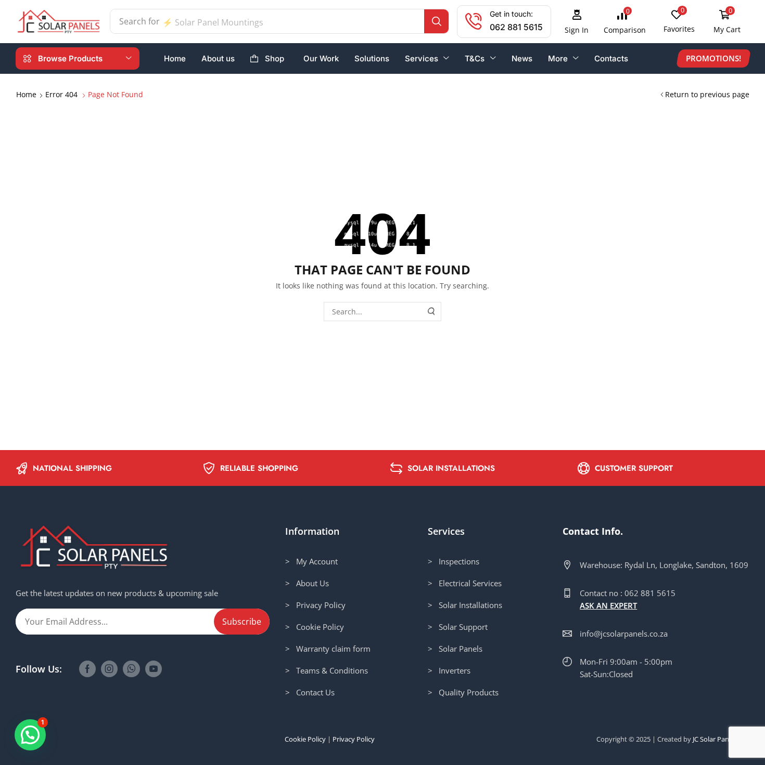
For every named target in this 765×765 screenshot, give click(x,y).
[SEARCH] (431, 311)
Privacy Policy (354, 739)
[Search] (436, 21)
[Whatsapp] (131, 669)
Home (26, 94)
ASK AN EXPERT (608, 605)
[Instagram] (109, 669)
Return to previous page (707, 94)
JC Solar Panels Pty (721, 739)
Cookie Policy (305, 739)
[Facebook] (87, 669)
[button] (577, 21)
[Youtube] (153, 669)
